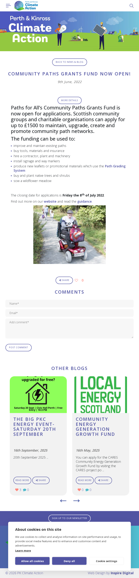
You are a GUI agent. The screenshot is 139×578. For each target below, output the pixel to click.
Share (65, 280)
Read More (22, 480)
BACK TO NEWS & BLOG (69, 61)
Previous (63, 500)
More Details (69, 100)
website (50, 201)
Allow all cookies (32, 561)
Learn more (23, 550)
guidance (84, 201)
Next (76, 500)
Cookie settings (106, 561)
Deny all (69, 561)
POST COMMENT (18, 347)
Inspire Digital (122, 573)
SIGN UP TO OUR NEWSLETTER (69, 518)
